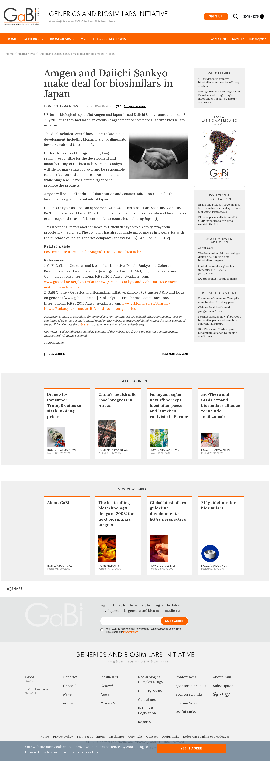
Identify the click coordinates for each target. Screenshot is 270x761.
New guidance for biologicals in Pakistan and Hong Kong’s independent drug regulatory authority (219, 97)
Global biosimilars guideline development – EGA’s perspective (216, 269)
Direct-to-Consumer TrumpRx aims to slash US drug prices (218, 300)
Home (12, 39)
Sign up (216, 16)
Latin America (36, 691)
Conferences (186, 677)
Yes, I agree (191, 748)
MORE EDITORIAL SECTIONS (104, 39)
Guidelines (147, 699)
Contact (152, 736)
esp (256, 16)
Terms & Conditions (91, 736)
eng (246, 16)
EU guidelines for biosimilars (217, 278)
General (69, 686)
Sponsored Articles (191, 686)
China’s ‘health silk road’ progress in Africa (214, 309)
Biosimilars (61, 39)
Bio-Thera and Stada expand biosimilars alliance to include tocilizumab (217, 332)
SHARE (16, 588)
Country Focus (150, 691)
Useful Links (186, 712)
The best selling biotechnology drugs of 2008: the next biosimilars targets (219, 257)
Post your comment (135, 106)
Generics (32, 39)
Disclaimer (116, 736)
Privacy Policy (130, 632)
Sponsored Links (189, 694)
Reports (144, 722)
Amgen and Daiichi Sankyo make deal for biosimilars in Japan (77, 53)
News (67, 694)
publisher (84, 324)
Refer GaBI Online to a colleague (206, 736)
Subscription (257, 39)
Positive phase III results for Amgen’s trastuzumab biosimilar (92, 252)
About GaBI (218, 39)
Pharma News (26, 53)
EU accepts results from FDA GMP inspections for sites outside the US (217, 220)
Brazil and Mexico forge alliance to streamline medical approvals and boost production (219, 208)
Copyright (135, 736)
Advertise (237, 39)
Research (70, 703)
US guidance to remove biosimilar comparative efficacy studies (218, 82)
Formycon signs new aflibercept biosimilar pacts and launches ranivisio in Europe (219, 320)
